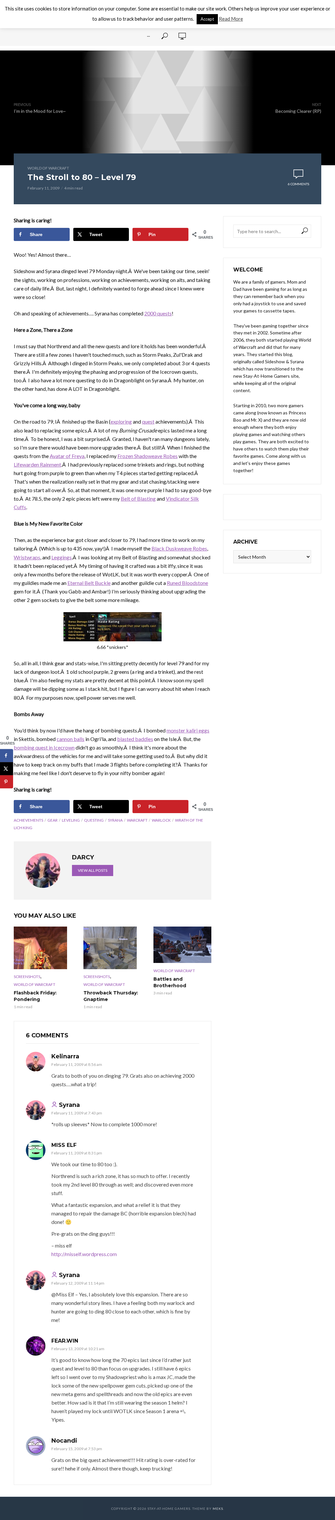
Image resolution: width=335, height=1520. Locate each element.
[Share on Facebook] (6, 755)
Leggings (61, 557)
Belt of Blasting (138, 498)
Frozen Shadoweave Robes (147, 456)
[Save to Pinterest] (6, 781)
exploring (121, 421)
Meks (218, 1508)
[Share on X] (6, 768)
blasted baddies (135, 739)
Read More (231, 19)
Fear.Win (64, 1341)
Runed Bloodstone (187, 583)
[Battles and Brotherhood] (182, 945)
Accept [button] (207, 19)
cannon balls (70, 739)
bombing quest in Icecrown (44, 747)
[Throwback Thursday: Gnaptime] (112, 948)
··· (148, 36)
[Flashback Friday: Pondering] (43, 948)
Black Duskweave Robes (179, 548)
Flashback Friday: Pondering (35, 996)
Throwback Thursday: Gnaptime (110, 996)
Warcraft (137, 820)
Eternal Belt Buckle (89, 583)
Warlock (161, 820)
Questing (94, 820)
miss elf (64, 1145)
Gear (52, 820)
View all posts (92, 870)
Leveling (71, 820)
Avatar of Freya (67, 456)
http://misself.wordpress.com (84, 1254)
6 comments (298, 184)
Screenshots (27, 976)
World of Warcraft (48, 168)
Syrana (115, 820)
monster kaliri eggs (188, 730)
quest (148, 421)
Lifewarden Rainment (37, 464)
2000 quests (158, 313)
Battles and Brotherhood (169, 982)
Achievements (28, 820)
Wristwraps (27, 557)
